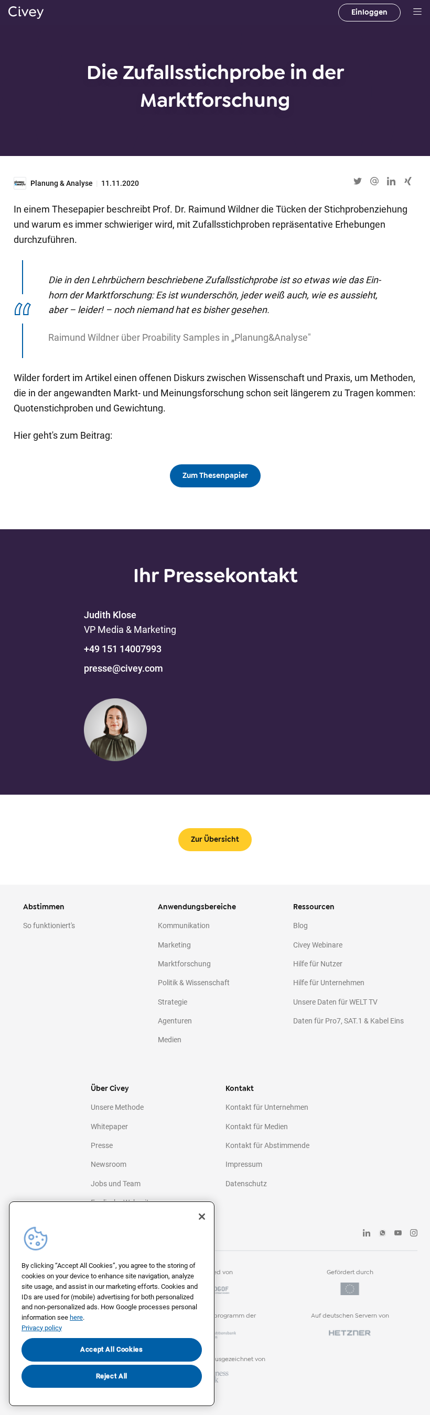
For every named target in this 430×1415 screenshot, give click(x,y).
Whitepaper (109, 1126)
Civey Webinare (317, 945)
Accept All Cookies (111, 1349)
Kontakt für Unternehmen (266, 1107)
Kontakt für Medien (256, 1126)
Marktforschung (184, 964)
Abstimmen (43, 907)
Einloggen (369, 12)
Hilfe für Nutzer (317, 964)
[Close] (201, 1216)
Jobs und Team (116, 1183)
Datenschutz (246, 1183)
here (76, 1317)
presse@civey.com (123, 668)
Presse (102, 1145)
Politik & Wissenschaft (194, 982)
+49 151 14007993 (123, 648)
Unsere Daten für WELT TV (335, 1002)
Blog (300, 925)
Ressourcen (314, 907)
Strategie (172, 1002)
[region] (111, 1304)
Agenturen (175, 1021)
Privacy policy (42, 1328)
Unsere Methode (117, 1107)
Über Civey (110, 1088)
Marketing (174, 945)
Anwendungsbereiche (197, 907)
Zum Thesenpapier (215, 475)
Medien (169, 1039)
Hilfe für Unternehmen (328, 982)
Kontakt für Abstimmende (267, 1145)
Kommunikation (184, 925)
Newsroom (108, 1164)
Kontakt (239, 1088)
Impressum (243, 1164)
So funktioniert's (49, 925)
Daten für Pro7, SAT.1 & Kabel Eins (348, 1021)
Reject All (112, 1376)
